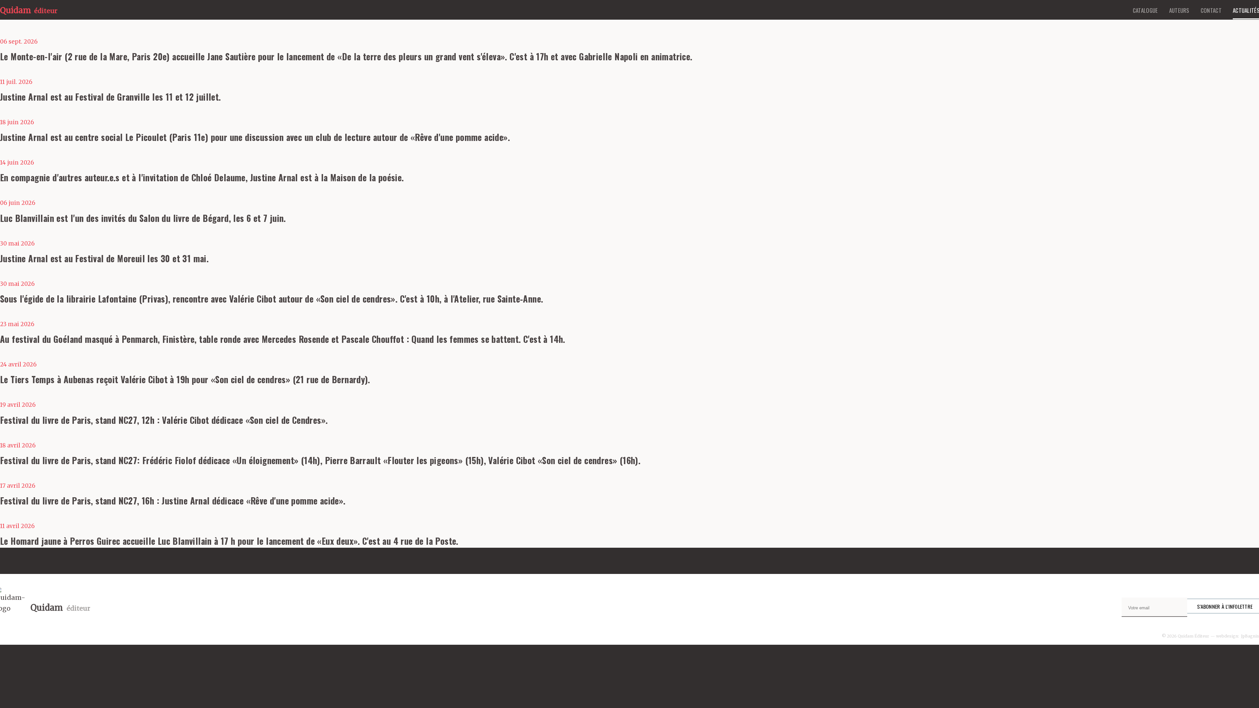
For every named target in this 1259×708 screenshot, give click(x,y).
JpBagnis (1250, 636)
